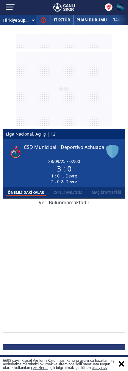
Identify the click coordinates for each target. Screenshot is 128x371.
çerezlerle (39, 367)
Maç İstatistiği (106, 192)
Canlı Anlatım (68, 192)
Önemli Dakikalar (26, 192)
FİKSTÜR (62, 20)
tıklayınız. (99, 367)
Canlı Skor (64, 7)
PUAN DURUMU (92, 20)
